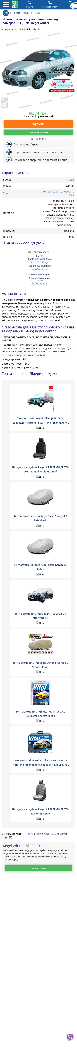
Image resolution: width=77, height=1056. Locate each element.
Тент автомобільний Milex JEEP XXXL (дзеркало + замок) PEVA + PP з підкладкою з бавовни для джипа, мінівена (40, 423)
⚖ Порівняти (39, 138)
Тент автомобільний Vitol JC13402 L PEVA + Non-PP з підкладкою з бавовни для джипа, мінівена (40, 765)
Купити (38, 124)
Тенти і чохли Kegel (38, 833)
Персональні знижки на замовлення (38, 152)
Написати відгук (38, 868)
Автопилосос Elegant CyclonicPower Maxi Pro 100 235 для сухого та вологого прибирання (39, 277)
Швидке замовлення (38, 132)
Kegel (70, 179)
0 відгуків (36, 29)
